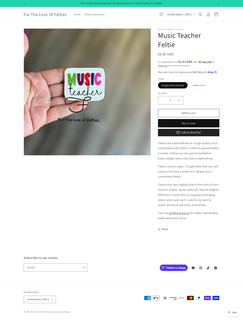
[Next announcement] (218, 3)
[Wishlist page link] (161, 14)
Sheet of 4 (201, 86)
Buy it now (189, 123)
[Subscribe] (84, 267)
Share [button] (165, 229)
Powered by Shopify (61, 312)
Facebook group (179, 213)
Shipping (162, 65)
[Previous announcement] (25, 3)
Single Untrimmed (173, 85)
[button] (200, 14)
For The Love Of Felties (41, 312)
